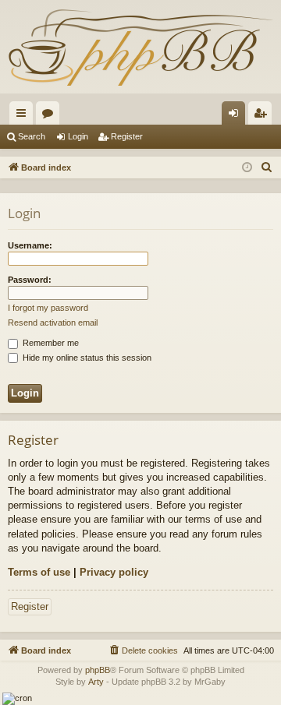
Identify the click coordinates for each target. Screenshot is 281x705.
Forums (50, 116)
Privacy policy (114, 572)
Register (127, 136)
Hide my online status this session (85, 357)
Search (31, 136)
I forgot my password (48, 307)
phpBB (97, 670)
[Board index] (140, 46)
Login (78, 136)
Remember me (49, 342)
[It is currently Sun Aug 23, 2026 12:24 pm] (247, 168)
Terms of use (39, 572)
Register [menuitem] (263, 116)
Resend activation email (53, 322)
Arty (96, 681)
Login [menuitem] (236, 116)
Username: (30, 245)
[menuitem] (267, 167)
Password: (30, 279)
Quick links (24, 116)
